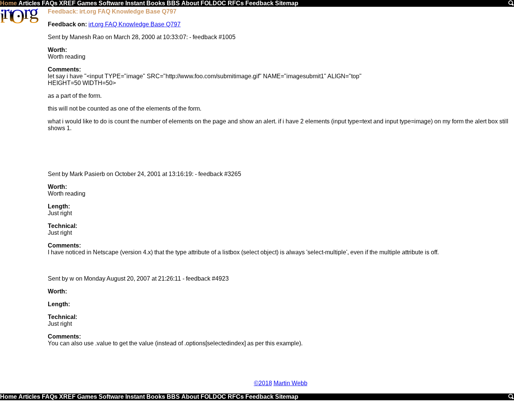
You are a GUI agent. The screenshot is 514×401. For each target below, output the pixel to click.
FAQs (50, 3)
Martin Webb (290, 383)
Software (111, 3)
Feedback (259, 3)
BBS (173, 3)
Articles (29, 3)
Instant (135, 3)
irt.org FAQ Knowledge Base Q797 (134, 24)
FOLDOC (213, 3)
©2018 (263, 383)
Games (87, 3)
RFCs (236, 3)
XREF (67, 3)
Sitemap (286, 3)
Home (8, 3)
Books (155, 3)
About (190, 3)
